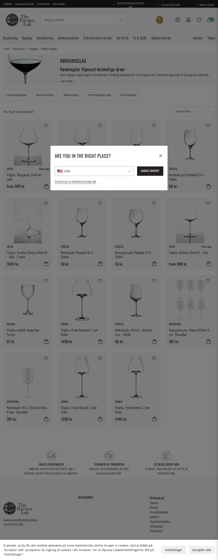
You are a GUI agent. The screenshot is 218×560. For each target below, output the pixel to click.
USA (67, 171)
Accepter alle (201, 550)
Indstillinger (173, 550)
